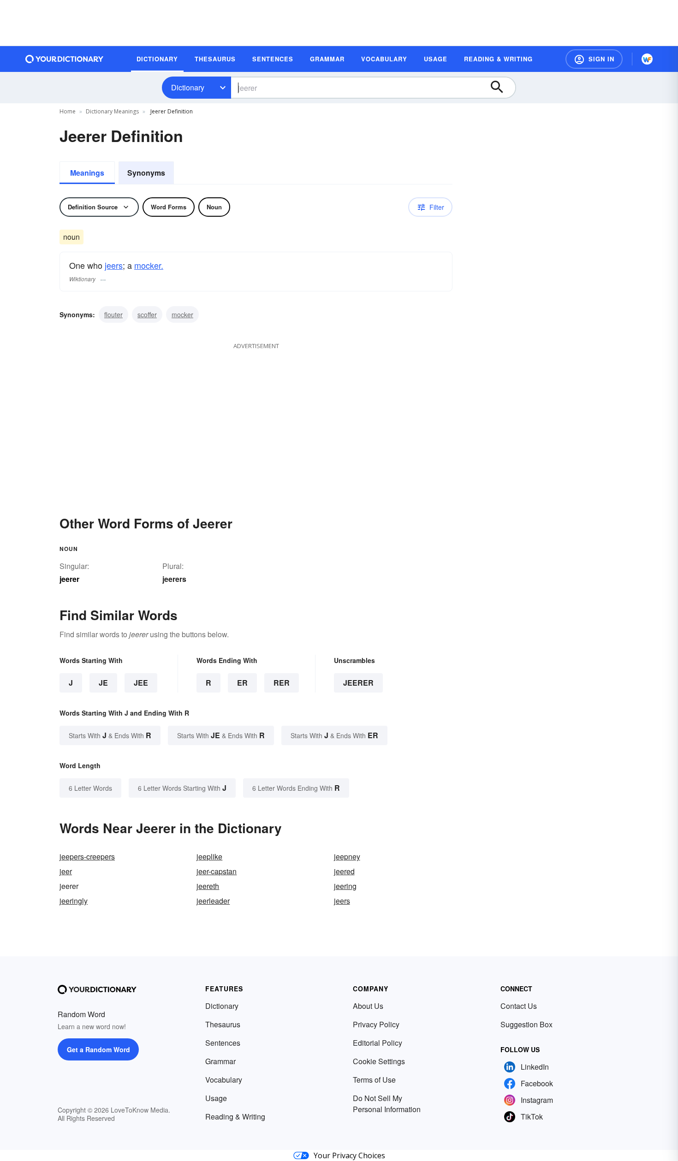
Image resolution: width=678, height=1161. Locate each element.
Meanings (87, 172)
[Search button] (501, 87)
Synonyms (146, 172)
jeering (345, 886)
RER (282, 682)
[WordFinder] (647, 59)
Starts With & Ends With (110, 735)
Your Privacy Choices (349, 1155)
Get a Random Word (98, 1049)
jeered (344, 871)
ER (242, 682)
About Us (368, 1006)
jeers (114, 265)
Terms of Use (374, 1079)
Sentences (222, 1042)
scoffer (147, 314)
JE (103, 682)
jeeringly (73, 900)
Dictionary (187, 87)
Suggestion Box (526, 1024)
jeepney (347, 856)
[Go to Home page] (64, 59)
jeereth (207, 886)
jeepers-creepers (87, 856)
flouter (113, 314)
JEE (141, 682)
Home (67, 111)
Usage (216, 1098)
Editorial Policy (377, 1042)
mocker (182, 314)
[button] (594, 59)
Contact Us (518, 1006)
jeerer (358, 682)
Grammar (220, 1061)
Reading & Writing (235, 1116)
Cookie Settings (379, 1061)
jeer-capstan (216, 871)
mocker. (148, 265)
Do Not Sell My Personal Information (387, 1103)
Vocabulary (223, 1079)
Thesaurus (222, 1024)
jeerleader (213, 900)
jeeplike (209, 856)
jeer (65, 871)
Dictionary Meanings (112, 111)
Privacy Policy (376, 1024)
